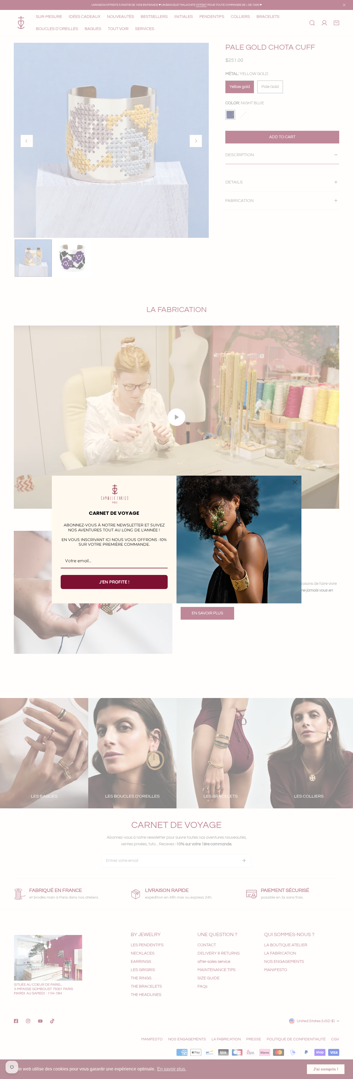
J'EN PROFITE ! (114, 582)
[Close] (294, 482)
